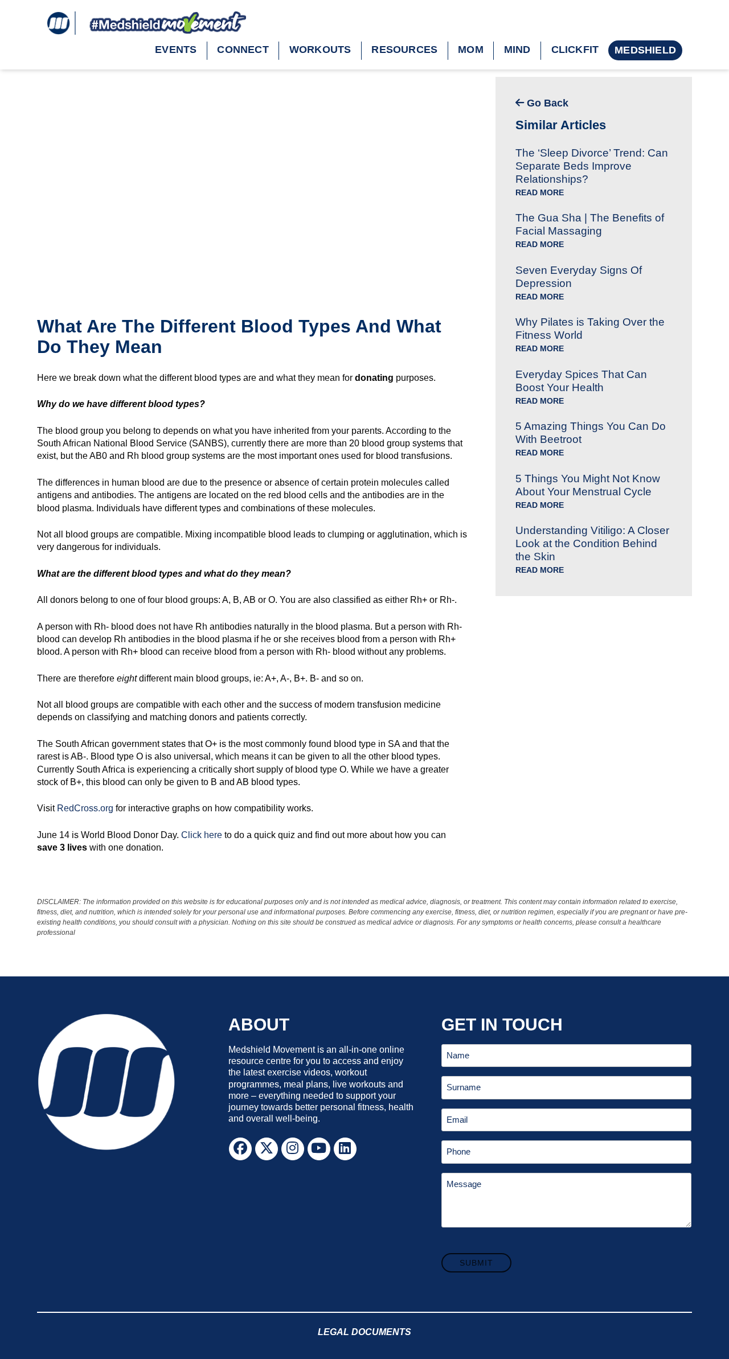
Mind (517, 49)
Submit (476, 1262)
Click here (201, 835)
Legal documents (364, 1332)
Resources (404, 49)
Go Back (546, 103)
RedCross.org (85, 808)
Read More (539, 192)
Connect (242, 49)
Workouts (320, 49)
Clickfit (575, 49)
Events (175, 49)
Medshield (645, 50)
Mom (471, 49)
